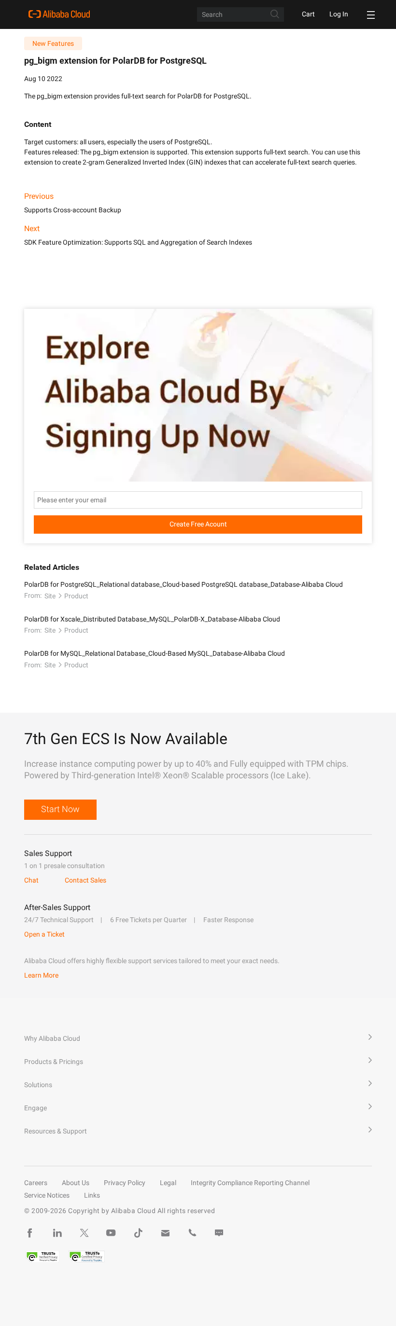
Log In (338, 14)
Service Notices (47, 1195)
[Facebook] (30, 1233)
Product (76, 596)
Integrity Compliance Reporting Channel (250, 1183)
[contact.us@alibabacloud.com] (165, 1233)
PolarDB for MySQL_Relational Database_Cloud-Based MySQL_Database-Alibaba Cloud (154, 653)
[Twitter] (84, 1233)
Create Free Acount (198, 524)
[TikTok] (138, 1233)
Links (92, 1195)
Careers (35, 1183)
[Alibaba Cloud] (59, 14)
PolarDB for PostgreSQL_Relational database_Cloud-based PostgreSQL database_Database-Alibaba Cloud (183, 584)
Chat (31, 880)
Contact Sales (85, 880)
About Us (75, 1183)
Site (50, 596)
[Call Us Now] (192, 1233)
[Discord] (219, 1233)
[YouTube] (111, 1233)
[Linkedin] (57, 1233)
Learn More (41, 975)
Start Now (60, 809)
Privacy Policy (124, 1183)
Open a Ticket (44, 934)
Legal (168, 1183)
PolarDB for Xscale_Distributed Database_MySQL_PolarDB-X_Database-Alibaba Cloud (152, 619)
